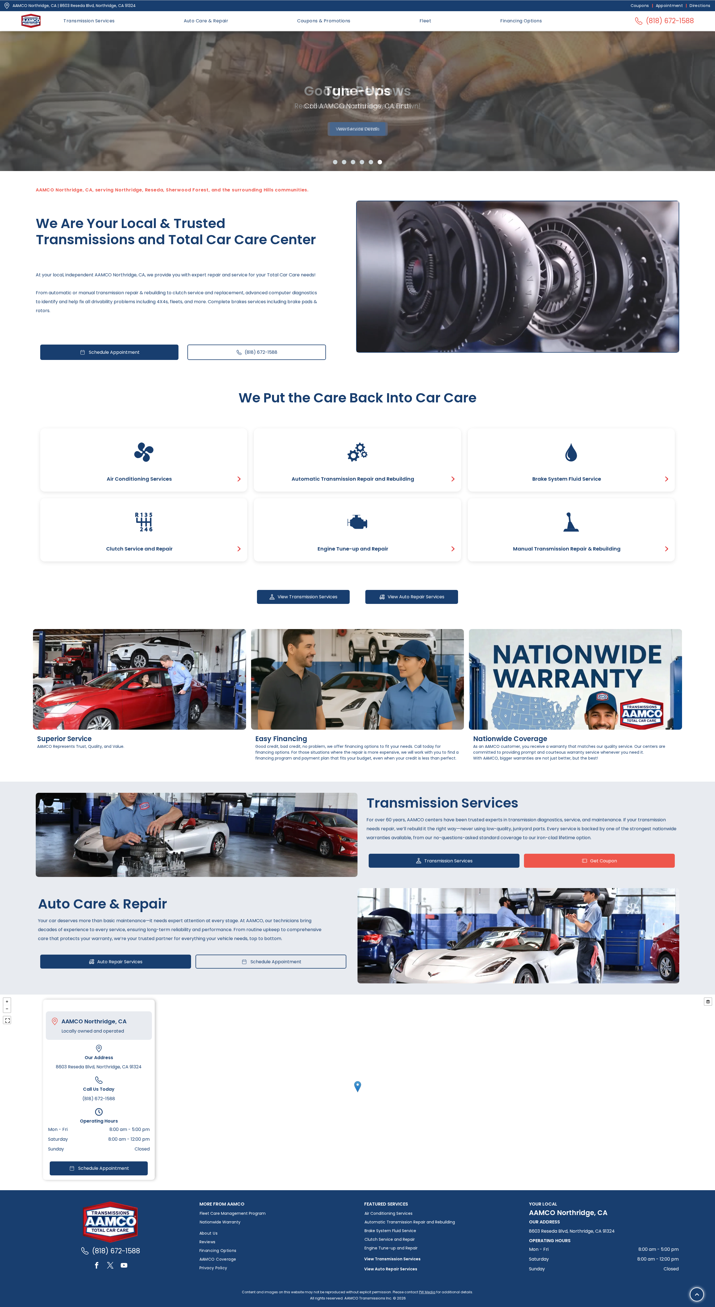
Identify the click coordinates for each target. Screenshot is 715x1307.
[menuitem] (640, 5)
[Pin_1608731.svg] (6, 5)
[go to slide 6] (380, 162)
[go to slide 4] (362, 162)
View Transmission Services (392, 1259)
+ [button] (7, 1001)
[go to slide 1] (335, 162)
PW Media (427, 1292)
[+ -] (357, 1092)
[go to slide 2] (344, 162)
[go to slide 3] (353, 162)
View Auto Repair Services (390, 1269)
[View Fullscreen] (7, 1020)
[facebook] (96, 1266)
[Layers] (708, 1001)
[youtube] (124, 1266)
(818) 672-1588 (98, 1098)
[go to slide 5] (371, 162)
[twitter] (110, 1266)
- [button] (7, 1008)
